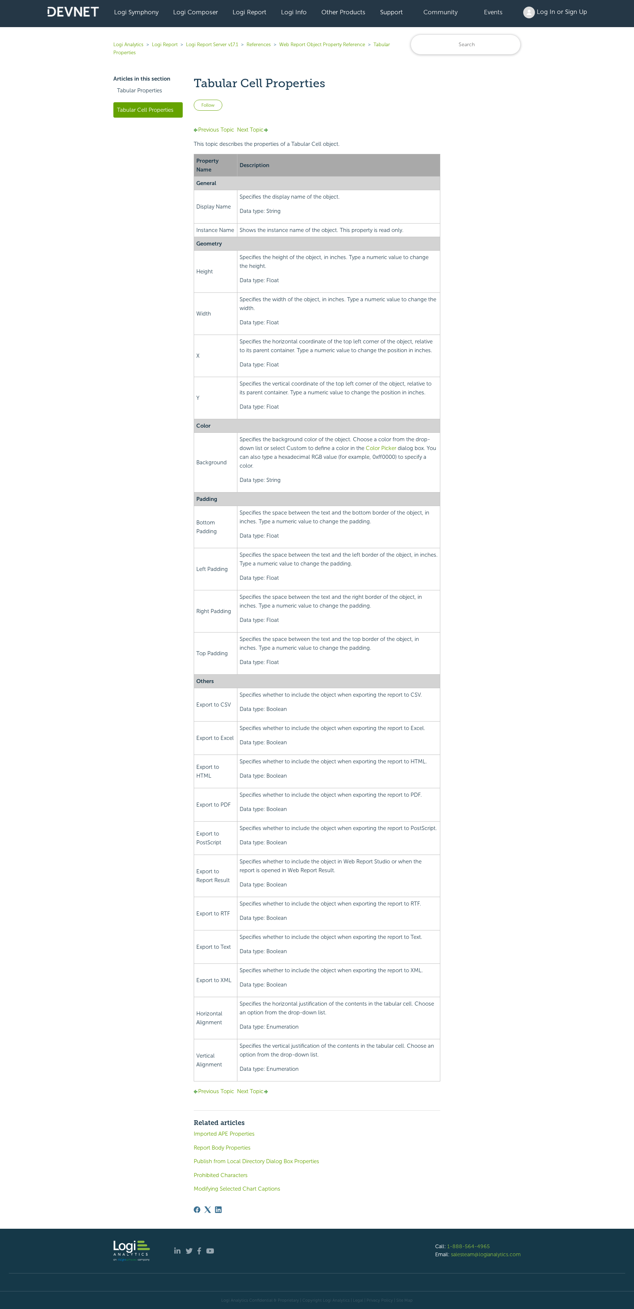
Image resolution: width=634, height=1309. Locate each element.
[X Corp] (207, 1209)
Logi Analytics (128, 44)
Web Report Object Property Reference (322, 44)
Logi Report (249, 12)
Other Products (343, 12)
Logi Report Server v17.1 (212, 44)
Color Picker (381, 448)
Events (493, 12)
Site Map (404, 1300)
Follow (208, 105)
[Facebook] (197, 1209)
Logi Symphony (136, 12)
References (259, 44)
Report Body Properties (222, 1147)
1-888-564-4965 (468, 1246)
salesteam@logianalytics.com (486, 1254)
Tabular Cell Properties (145, 110)
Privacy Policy (380, 1300)
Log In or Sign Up (561, 11)
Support (391, 12)
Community (440, 12)
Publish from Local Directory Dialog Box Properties (256, 1161)
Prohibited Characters (221, 1175)
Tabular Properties (139, 90)
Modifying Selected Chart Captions (237, 1189)
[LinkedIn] (218, 1209)
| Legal (357, 1300)
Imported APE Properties (224, 1134)
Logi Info (294, 12)
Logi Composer (195, 12)
